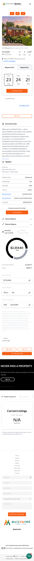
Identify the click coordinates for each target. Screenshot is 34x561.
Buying (17, 460)
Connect (17, 473)
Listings (17, 458)
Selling (17, 463)
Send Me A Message (17, 514)
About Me (17, 470)
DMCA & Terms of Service (21, 558)
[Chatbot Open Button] (29, 556)
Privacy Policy (9, 558)
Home (17, 455)
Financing (17, 465)
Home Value (17, 468)
